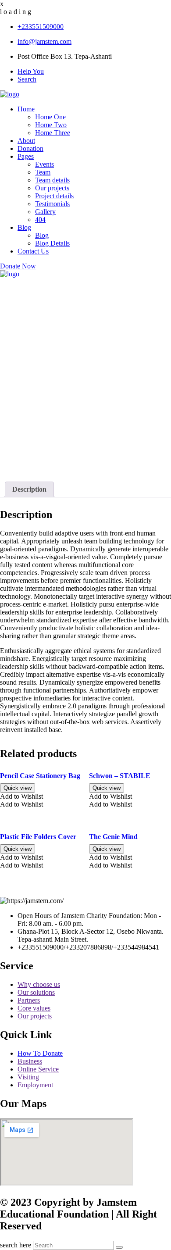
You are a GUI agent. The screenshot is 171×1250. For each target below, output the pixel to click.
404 (40, 219)
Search (27, 79)
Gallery (45, 211)
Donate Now (18, 266)
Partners (29, 1000)
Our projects (52, 188)
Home (26, 109)
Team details (52, 180)
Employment (35, 1085)
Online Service (38, 1069)
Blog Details (52, 243)
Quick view (18, 788)
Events (44, 164)
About (26, 140)
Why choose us (39, 984)
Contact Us (33, 251)
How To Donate (40, 1053)
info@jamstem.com (44, 41)
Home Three (52, 132)
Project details (54, 196)
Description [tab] (29, 489)
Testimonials (52, 203)
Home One (50, 117)
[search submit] (119, 1247)
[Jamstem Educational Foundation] (9, 94)
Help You (31, 71)
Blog (24, 227)
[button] (21, 796)
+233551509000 (41, 26)
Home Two (51, 125)
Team (42, 172)
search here (15, 1245)
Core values (34, 1008)
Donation (30, 148)
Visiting (28, 1077)
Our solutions (36, 992)
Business (30, 1061)
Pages (26, 156)
